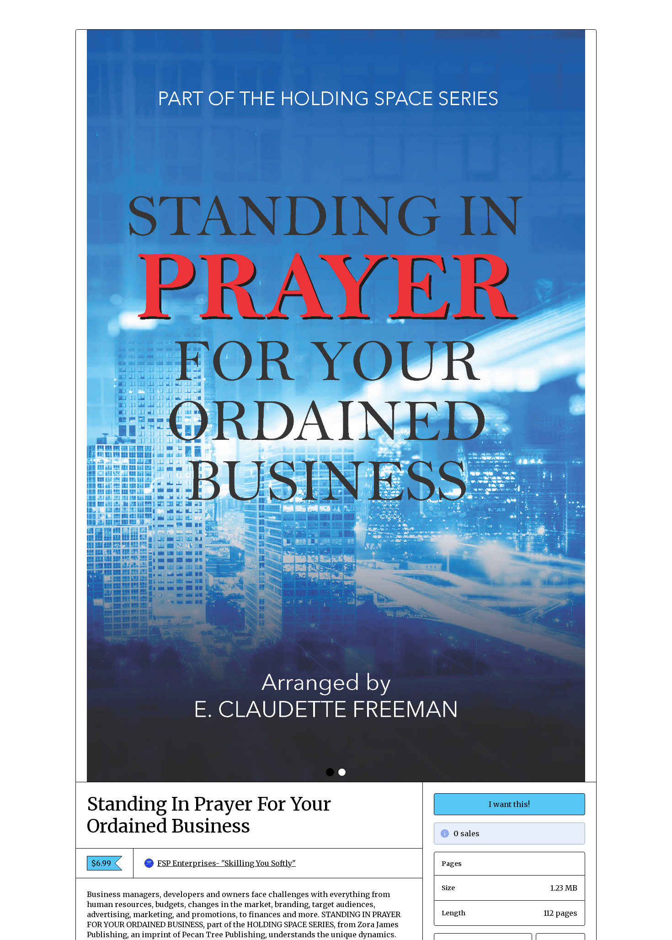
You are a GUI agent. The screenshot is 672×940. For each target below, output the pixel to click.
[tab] (330, 772)
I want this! (509, 804)
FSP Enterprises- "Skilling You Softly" (226, 863)
